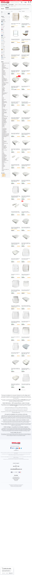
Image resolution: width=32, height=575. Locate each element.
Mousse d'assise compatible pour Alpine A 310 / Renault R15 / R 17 (26, 227)
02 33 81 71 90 (16, 466)
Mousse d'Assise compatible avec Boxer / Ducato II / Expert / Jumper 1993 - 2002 (26, 244)
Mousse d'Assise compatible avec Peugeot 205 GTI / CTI (26, 86)
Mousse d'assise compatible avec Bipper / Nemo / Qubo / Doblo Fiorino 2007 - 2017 (26, 353)
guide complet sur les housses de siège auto (24, 433)
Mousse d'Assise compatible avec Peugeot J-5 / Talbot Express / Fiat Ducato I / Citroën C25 (15, 228)
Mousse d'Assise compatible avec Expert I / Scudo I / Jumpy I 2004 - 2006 (15, 150)
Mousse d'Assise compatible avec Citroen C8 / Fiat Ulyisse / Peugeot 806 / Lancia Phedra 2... (15, 291)
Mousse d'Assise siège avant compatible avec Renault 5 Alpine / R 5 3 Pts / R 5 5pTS (26, 24)
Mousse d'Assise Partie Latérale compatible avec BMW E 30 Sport (15, 212)
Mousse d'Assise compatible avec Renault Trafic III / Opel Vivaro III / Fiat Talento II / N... (26, 197)
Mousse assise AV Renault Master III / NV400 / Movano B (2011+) (15, 39)
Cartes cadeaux (24, 4)
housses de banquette (21, 424)
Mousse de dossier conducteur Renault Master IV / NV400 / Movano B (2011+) (25, 55)
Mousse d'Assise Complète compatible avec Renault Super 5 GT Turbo (26, 212)
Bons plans (16, 4)
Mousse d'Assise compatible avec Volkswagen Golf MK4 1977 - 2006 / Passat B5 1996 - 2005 (15, 197)
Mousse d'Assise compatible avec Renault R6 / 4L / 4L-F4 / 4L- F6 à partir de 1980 (26, 181)
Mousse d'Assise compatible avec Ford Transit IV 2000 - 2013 (26, 290)
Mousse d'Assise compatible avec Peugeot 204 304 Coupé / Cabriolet (26, 306)
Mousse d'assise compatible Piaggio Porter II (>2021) (15, 24)
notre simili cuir (14, 434)
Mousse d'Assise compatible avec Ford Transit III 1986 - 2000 (26, 337)
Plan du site (16, 480)
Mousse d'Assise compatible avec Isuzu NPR (15, 274)
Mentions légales (16, 479)
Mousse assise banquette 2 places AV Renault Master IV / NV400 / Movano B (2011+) (15, 55)
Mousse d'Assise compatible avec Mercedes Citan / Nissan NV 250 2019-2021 (15, 385)
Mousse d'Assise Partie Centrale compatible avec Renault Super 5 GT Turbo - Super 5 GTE (15, 244)
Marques (2, 16)
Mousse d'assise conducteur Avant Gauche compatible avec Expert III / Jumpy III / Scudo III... (26, 150)
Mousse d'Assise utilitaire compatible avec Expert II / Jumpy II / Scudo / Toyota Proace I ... (26, 103)
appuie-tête (17, 425)
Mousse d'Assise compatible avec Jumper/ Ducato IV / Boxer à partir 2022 (15, 369)
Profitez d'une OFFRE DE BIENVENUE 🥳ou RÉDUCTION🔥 (16, 0)
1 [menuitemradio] (19, 389)
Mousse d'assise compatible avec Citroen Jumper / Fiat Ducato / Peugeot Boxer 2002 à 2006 (15, 118)
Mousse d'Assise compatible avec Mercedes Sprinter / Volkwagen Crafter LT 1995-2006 (15, 181)
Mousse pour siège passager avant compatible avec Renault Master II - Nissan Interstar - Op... (26, 165)
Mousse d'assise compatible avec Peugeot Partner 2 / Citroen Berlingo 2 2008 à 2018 (15, 87)
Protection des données (16, 478)
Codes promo (20, 4)
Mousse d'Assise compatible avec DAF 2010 (15, 337)
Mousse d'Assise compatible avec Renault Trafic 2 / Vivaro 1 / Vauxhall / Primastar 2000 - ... (15, 103)
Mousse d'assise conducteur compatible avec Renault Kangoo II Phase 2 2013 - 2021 (26, 369)
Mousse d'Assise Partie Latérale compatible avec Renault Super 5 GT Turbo (15, 165)
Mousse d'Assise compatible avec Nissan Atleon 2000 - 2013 (15, 353)
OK (8, 13)
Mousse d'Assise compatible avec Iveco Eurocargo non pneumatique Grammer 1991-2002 (15, 322)
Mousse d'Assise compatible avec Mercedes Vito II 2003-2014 (15, 259)
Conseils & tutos (29, 4)
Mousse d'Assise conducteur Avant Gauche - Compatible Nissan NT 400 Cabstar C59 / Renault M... (26, 118)
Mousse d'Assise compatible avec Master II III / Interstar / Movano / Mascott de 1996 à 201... (26, 134)
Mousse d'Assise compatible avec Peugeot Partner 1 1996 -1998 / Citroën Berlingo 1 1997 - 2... (15, 71)
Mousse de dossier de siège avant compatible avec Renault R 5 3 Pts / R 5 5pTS (26, 40)
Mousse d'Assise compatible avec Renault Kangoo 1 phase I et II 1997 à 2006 (26, 71)
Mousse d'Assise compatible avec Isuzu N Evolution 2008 (26, 259)
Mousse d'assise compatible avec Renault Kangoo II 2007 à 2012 (15, 133)
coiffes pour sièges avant (8, 423)
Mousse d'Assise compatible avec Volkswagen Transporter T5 (26, 274)
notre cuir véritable (9, 434)
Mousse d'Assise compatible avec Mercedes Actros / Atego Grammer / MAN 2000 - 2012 (15, 306)
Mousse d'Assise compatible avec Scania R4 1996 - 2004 (26, 321)
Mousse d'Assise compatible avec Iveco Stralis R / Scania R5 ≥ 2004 (26, 384)
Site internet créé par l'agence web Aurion (16, 486)
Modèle (2, 61)
